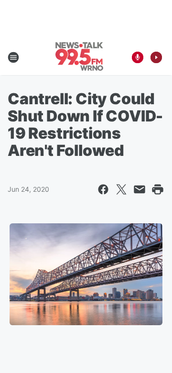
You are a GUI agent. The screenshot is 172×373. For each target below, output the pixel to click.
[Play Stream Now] (156, 57)
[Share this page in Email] (139, 189)
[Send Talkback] (137, 57)
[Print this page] (157, 189)
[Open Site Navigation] (13, 57)
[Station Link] (79, 57)
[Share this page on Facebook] (103, 189)
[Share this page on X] (121, 189)
